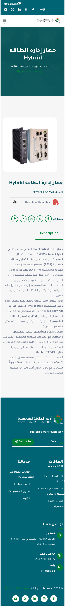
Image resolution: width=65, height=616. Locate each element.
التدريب (25, 498)
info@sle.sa (10, 4)
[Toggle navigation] (5, 20)
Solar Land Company (17, 589)
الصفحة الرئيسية (39, 66)
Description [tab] (49, 233)
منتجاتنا (19, 66)
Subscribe (24, 442)
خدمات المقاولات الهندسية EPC (21, 475)
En (40, 9)
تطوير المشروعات (19, 491)
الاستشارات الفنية (19, 484)
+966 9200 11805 (45, 559)
